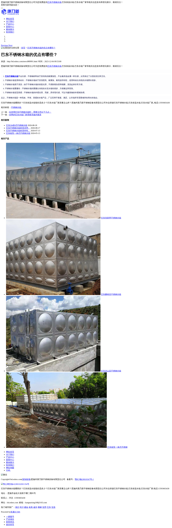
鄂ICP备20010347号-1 (84, 479)
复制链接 (26, 479)
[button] (4, 45)
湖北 (17, 507)
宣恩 (44, 507)
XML (8, 470)
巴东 (49, 507)
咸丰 (35, 507)
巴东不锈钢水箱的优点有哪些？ (41, 48)
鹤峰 (40, 507)
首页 (23, 48)
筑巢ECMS (15, 512)
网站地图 (10, 468)
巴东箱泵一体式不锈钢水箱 (18, 133)
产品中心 (10, 24)
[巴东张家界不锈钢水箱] (53, 218)
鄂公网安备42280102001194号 (16, 484)
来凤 (31, 507)
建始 (26, 507)
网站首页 (10, 19)
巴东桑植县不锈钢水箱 (111, 294)
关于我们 (10, 21)
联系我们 (10, 32)
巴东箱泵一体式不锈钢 (117, 447)
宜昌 (53, 507)
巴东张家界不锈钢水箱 (111, 218)
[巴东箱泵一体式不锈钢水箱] (56, 447)
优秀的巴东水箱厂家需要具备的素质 (25, 115)
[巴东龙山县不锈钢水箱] (53, 371)
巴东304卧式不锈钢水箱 (16, 125)
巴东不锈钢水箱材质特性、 (18, 131)
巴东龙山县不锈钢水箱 (111, 371)
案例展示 (10, 29)
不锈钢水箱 (16, 107)
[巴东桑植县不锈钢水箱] (53, 294)
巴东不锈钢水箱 (54, 2)
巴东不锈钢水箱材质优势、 (18, 128)
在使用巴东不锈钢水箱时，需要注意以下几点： (30, 112)
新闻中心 (10, 27)
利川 (22, 507)
